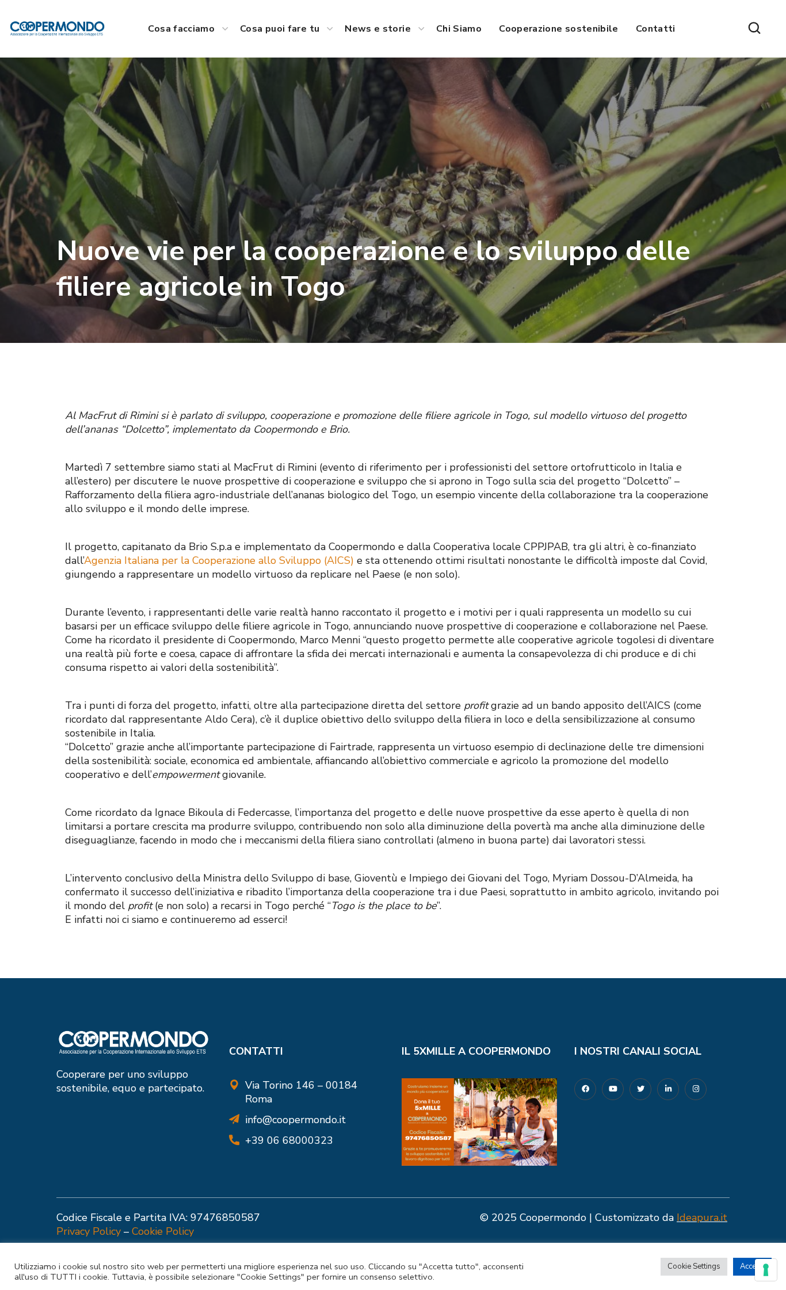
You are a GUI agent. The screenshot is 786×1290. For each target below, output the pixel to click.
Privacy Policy (88, 1231)
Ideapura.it (702, 1217)
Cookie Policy (163, 1231)
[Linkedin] (668, 1089)
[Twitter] (640, 1089)
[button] (754, 29)
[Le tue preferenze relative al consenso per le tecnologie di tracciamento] (766, 1270)
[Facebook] (585, 1089)
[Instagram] (696, 1089)
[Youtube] (613, 1089)
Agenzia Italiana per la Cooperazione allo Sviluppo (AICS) (219, 560)
